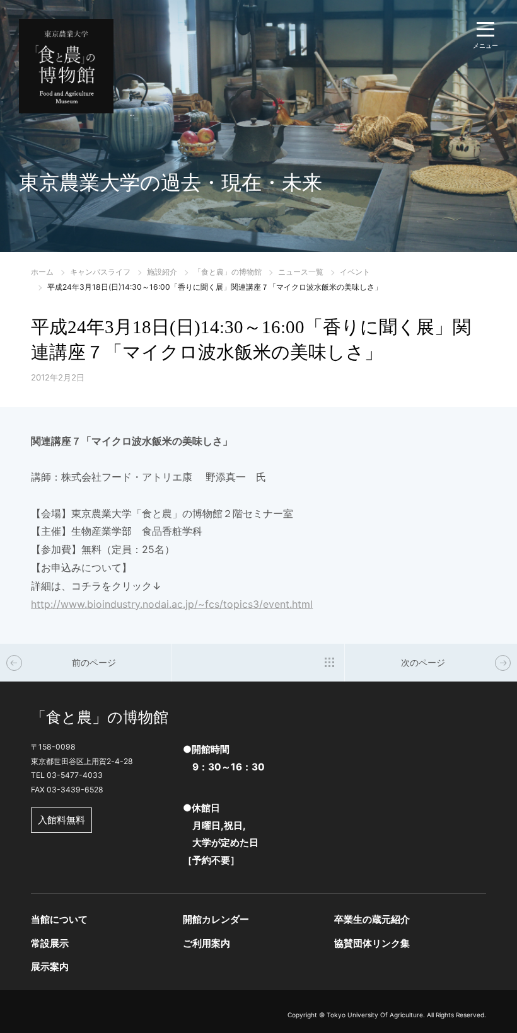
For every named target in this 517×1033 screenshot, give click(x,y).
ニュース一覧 (300, 272)
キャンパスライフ (100, 272)
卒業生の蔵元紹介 (372, 919)
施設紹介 (162, 272)
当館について (59, 919)
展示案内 (50, 967)
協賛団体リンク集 (372, 943)
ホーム (42, 272)
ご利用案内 (206, 943)
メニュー (485, 45)
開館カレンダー (216, 919)
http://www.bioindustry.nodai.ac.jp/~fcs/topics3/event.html (172, 604)
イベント (355, 272)
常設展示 (50, 943)
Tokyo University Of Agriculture (375, 1015)
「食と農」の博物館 (228, 272)
